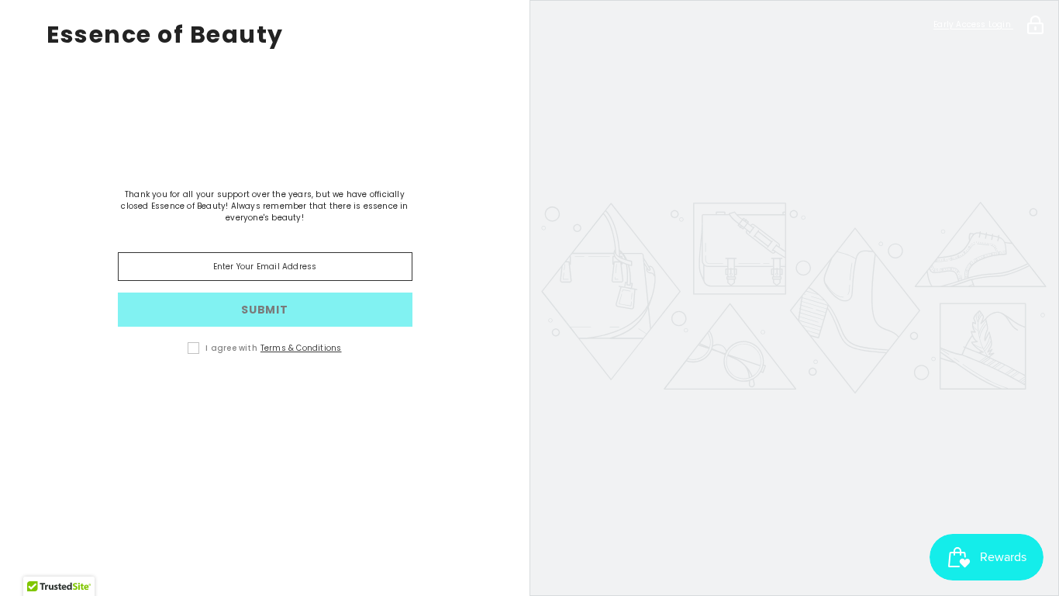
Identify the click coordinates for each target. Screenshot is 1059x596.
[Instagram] (287, 397)
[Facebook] (243, 397)
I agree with (231, 348)
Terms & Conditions (301, 348)
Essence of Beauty (165, 35)
